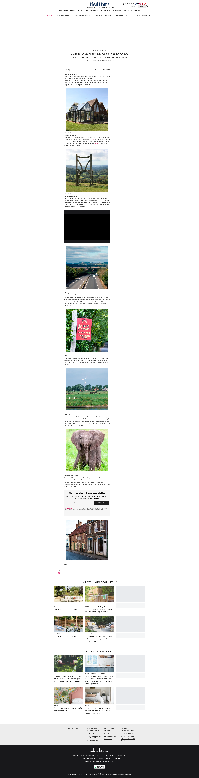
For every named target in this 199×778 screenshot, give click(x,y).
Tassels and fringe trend (63, 15)
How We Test (122, 755)
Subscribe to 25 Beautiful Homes (128, 739)
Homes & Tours (83, 10)
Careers (117, 758)
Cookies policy (108, 758)
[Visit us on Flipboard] (145, 4)
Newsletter (107, 69)
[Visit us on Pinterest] (142, 4)
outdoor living (102, 50)
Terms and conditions (86, 758)
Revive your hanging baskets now (82, 15)
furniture (97, 143)
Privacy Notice (68, 508)
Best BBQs (107, 733)
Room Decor (63, 10)
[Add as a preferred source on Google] (99, 767)
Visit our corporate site (119, 773)
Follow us (99, 69)
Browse (137, 10)
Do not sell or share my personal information (99, 761)
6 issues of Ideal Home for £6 (143, 15)
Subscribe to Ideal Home (127, 730)
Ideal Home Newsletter (127, 733)
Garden (72, 10)
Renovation (94, 10)
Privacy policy (98, 758)
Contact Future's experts (88, 755)
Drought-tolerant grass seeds (103, 15)
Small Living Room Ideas (94, 730)
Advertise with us (111, 755)
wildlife (91, 139)
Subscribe (141, 6)
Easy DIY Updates (92, 733)
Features (111, 60)
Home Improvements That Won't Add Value (94, 737)
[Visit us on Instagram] (140, 4)
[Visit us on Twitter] (138, 4)
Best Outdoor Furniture (110, 736)
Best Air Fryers (108, 739)
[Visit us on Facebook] (136, 4)
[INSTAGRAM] (59, 573)
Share (67, 69)
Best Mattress (107, 730)
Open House (128, 10)
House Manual (106, 10)
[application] (87, 227)
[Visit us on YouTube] (147, 4)
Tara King (89, 60)
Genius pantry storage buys (123, 15)
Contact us (100, 755)
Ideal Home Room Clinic (127, 736)
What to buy (117, 10)
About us (76, 755)
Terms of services (84, 507)
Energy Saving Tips (92, 740)
